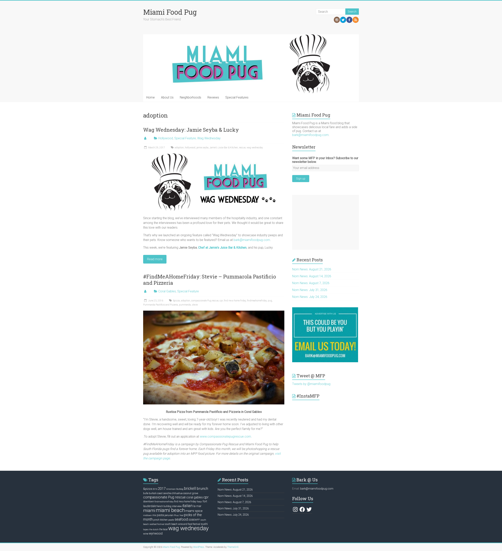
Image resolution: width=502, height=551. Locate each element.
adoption (179, 147)
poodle (171, 520)
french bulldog (163, 506)
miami (149, 510)
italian (187, 505)
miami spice (194, 511)
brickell (190, 488)
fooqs (199, 501)
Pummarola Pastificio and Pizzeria (160, 304)
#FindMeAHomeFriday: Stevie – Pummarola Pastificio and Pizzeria (209, 279)
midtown (147, 515)
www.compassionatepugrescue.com (225, 436)
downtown (148, 501)
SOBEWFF (194, 519)
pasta (160, 515)
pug (270, 300)
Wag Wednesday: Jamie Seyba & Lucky (191, 129)
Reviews (213, 97)
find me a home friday (235, 300)
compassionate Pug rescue (204, 300)
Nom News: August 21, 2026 (311, 269)
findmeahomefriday (257, 300)
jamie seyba (202, 147)
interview (177, 506)
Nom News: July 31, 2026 (309, 290)
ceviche (167, 493)
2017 (162, 488)
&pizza (176, 300)
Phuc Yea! (179, 515)
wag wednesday (255, 147)
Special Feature (185, 138)
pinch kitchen (160, 519)
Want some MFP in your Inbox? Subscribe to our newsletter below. (325, 160)
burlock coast (156, 493)
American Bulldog (174, 489)
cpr (221, 300)
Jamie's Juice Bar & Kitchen (224, 147)
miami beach (170, 510)
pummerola (185, 304)
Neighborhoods (190, 97)
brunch (202, 488)
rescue (242, 147)
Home (150, 97)
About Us (167, 97)
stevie (195, 304)
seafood (181, 519)
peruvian (169, 515)
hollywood (190, 147)
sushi (204, 524)
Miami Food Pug (170, 12)
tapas (146, 529)
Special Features (236, 97)
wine (145, 533)
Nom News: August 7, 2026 (310, 283)
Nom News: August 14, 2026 (311, 276)
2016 (155, 489)
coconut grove (190, 493)
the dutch (154, 529)
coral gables (194, 497)
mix (154, 515)
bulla (145, 493)
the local (163, 529)
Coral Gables (167, 291)
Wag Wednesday (209, 138)
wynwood (156, 533)
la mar (197, 506)
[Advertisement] (325, 222)
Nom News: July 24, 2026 (309, 297)
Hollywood (165, 138)
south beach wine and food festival (182, 524)
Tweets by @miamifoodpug (311, 384)
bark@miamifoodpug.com (252, 240)
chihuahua (177, 493)
